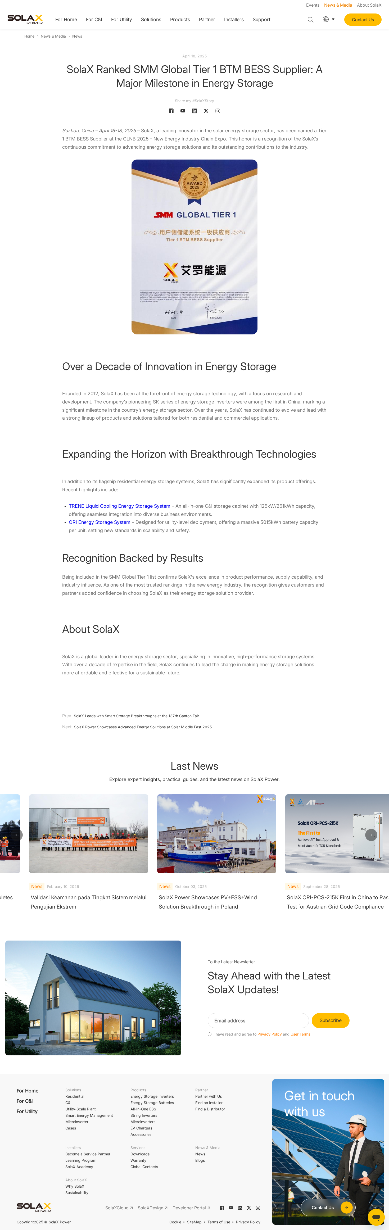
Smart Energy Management (89, 1115)
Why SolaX (74, 1186)
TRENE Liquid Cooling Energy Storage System (119, 506)
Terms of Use (218, 1222)
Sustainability (76, 1192)
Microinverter (76, 1121)
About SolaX (369, 5)
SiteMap (194, 1222)
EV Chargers (141, 1128)
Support (261, 19)
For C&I (94, 19)
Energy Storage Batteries (152, 1102)
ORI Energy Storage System (99, 522)
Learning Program (80, 1160)
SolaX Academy (79, 1166)
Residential (74, 1096)
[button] (17, 835)
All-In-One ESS (143, 1109)
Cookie (175, 1222)
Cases (70, 1128)
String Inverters (143, 1115)
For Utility (121, 19)
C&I (68, 1102)
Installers (234, 19)
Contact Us (363, 19)
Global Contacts (144, 1166)
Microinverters (142, 1121)
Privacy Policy (269, 1034)
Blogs (200, 1160)
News (77, 36)
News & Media (338, 5)
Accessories (140, 1134)
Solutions (151, 19)
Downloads (140, 1154)
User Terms (300, 1034)
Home (29, 36)
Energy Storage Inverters (152, 1096)
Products (180, 19)
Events (312, 5)
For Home (66, 19)
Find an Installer (209, 1102)
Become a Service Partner (87, 1154)
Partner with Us (208, 1096)
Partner (207, 19)
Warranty (138, 1160)
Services (137, 1147)
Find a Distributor (210, 1109)
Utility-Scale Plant (80, 1109)
